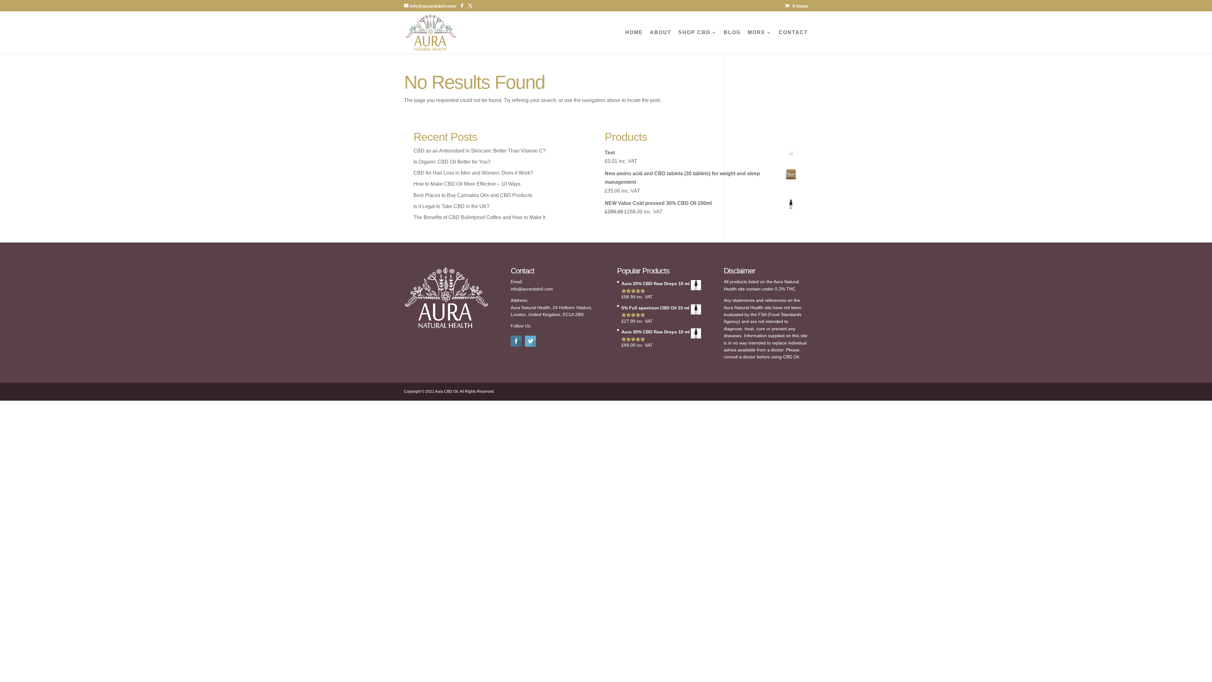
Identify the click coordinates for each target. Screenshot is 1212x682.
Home (634, 32)
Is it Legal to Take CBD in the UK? (451, 206)
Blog (732, 32)
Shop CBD (694, 32)
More (756, 32)
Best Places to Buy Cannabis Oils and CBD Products (472, 195)
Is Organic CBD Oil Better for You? (451, 162)
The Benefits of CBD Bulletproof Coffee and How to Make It (479, 217)
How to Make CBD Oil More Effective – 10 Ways (466, 184)
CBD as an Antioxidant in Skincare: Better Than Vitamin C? (479, 150)
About (660, 32)
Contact (793, 32)
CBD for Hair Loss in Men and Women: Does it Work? (473, 173)
